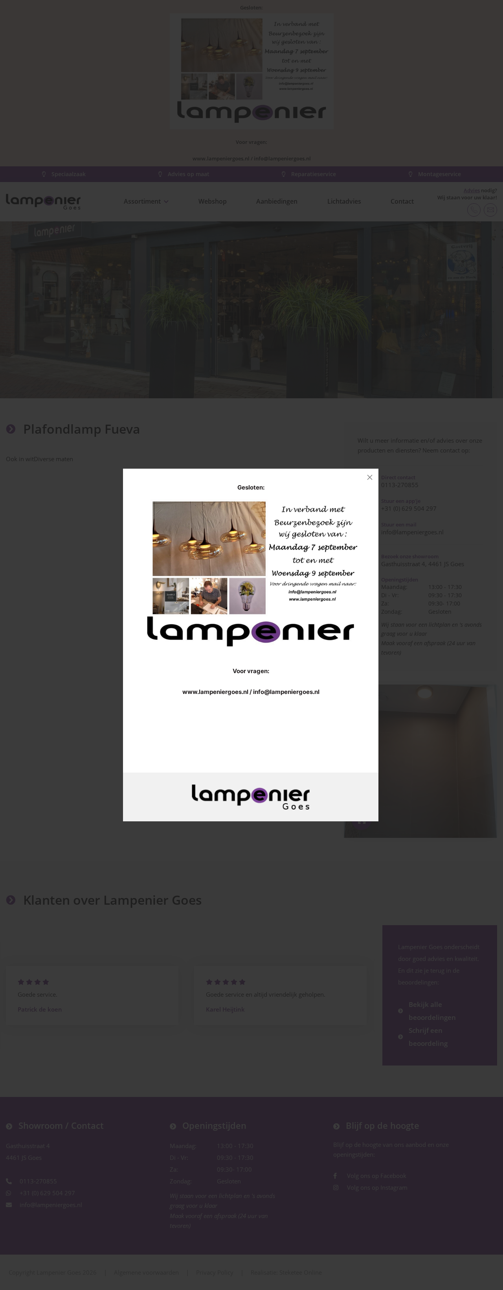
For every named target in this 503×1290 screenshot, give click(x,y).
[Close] (369, 477)
